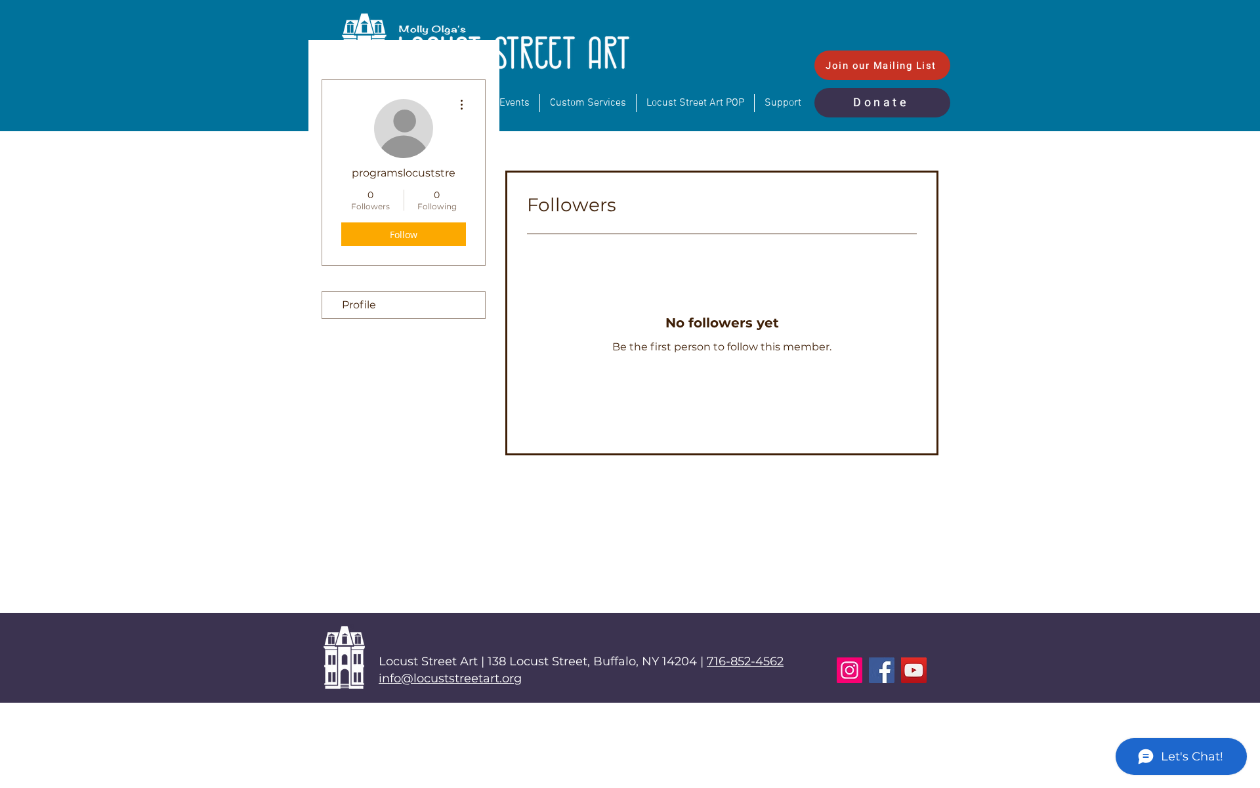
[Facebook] (881, 670)
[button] (783, 103)
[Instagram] (849, 670)
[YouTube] (914, 670)
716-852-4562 (745, 661)
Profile (359, 305)
